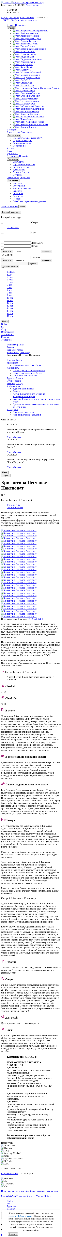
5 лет (9, 285)
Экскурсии (12, 409)
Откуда (34, 222)
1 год (9, 274)
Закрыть (13, 1234)
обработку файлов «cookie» (20, 1216)
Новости (17, 198)
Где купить (12, 153)
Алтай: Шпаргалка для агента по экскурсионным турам (29, 395)
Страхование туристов (24, 164)
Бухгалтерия (19, 169)
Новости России (15, 360)
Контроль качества (22, 188)
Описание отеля (15, 507)
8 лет (9, 292)
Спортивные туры (22, 143)
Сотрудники (19, 185)
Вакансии (17, 191)
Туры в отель (13, 505)
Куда (33, 232)
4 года (10, 282)
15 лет (10, 311)
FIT (3, 326)
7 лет (9, 290)
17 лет (10, 316)
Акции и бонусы (21, 172)
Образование (19, 145)
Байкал (16, 391)
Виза (9, 151)
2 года (10, 277)
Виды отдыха (13, 132)
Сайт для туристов (29, 20)
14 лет (10, 308)
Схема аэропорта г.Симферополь (29, 370)
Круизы (5, 337)
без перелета (13, 227)
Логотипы (18, 193)
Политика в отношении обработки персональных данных (29, 1191)
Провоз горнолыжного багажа (28, 373)
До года (11, 272)
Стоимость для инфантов (25, 375)
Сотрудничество (21, 167)
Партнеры (18, 196)
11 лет (10, 300)
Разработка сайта (9, 1173)
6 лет (9, 287)
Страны (11, 25)
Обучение (17, 175)
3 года (10, 279)
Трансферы (6, 339)
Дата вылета (37, 243)
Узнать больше (14, 437)
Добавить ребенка (10, 267)
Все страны (12, 129)
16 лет (10, 313)
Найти (4, 321)
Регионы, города (15, 383)
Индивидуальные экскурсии (27, 414)
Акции (10, 148)
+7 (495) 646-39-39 (10, 17)
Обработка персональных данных (29, 201)
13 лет (10, 305)
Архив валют (32, 5)
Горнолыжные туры (22, 140)
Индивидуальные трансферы (27, 365)
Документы (18, 162)
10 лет (10, 298)
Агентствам (13, 156)
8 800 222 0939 (27, 17)
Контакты (17, 183)
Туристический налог (23, 388)
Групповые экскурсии (23, 412)
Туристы (35, 257)
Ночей (34, 246)
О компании (13, 177)
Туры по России (15, 378)
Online (4, 324)
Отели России (14, 381)
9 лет (9, 295)
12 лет (10, 303)
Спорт (4, 329)
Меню (4, 472)
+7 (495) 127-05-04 (10, 20)
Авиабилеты (7, 334)
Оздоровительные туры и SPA (28, 138)
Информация (13, 386)
